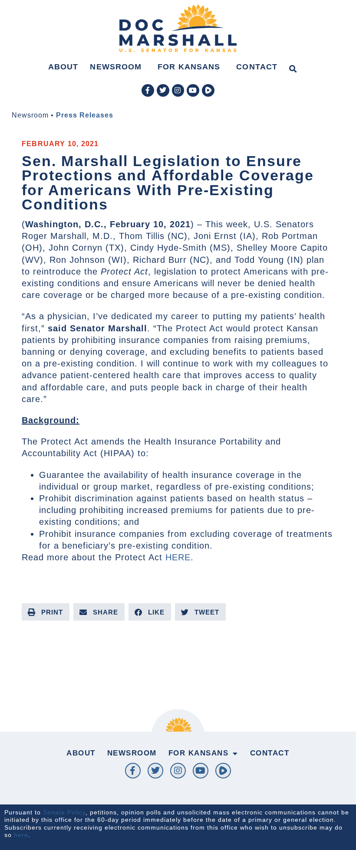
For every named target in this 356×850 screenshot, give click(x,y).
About (63, 66)
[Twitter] (163, 90)
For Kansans (189, 66)
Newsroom (116, 66)
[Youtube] (193, 90)
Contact (256, 66)
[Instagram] (178, 90)
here (21, 834)
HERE (178, 557)
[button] (293, 68)
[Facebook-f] (148, 90)
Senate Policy (64, 812)
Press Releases (84, 115)
